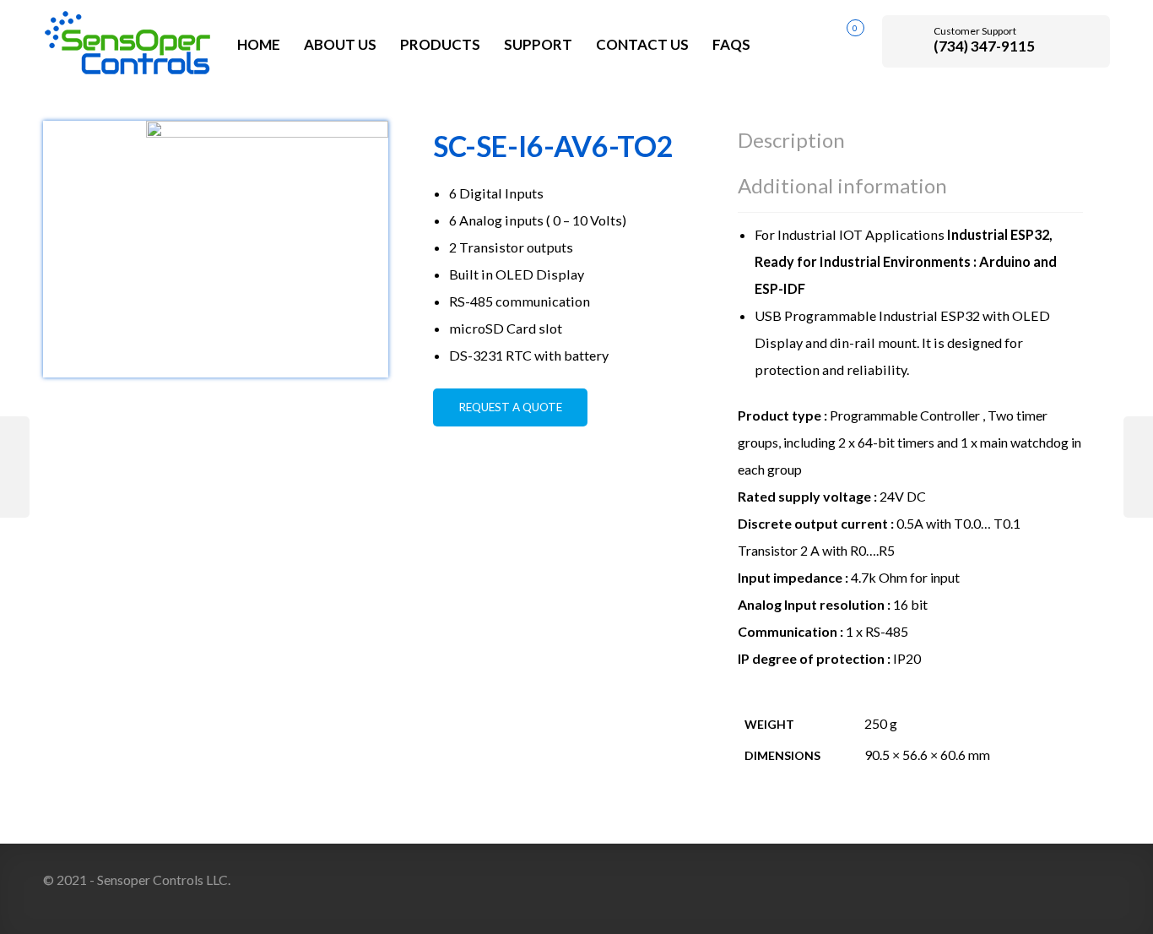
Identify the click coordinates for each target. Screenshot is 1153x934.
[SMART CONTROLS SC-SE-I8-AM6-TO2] (15, 467)
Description (791, 139)
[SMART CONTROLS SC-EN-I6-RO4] (1138, 467)
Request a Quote (510, 407)
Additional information (842, 185)
